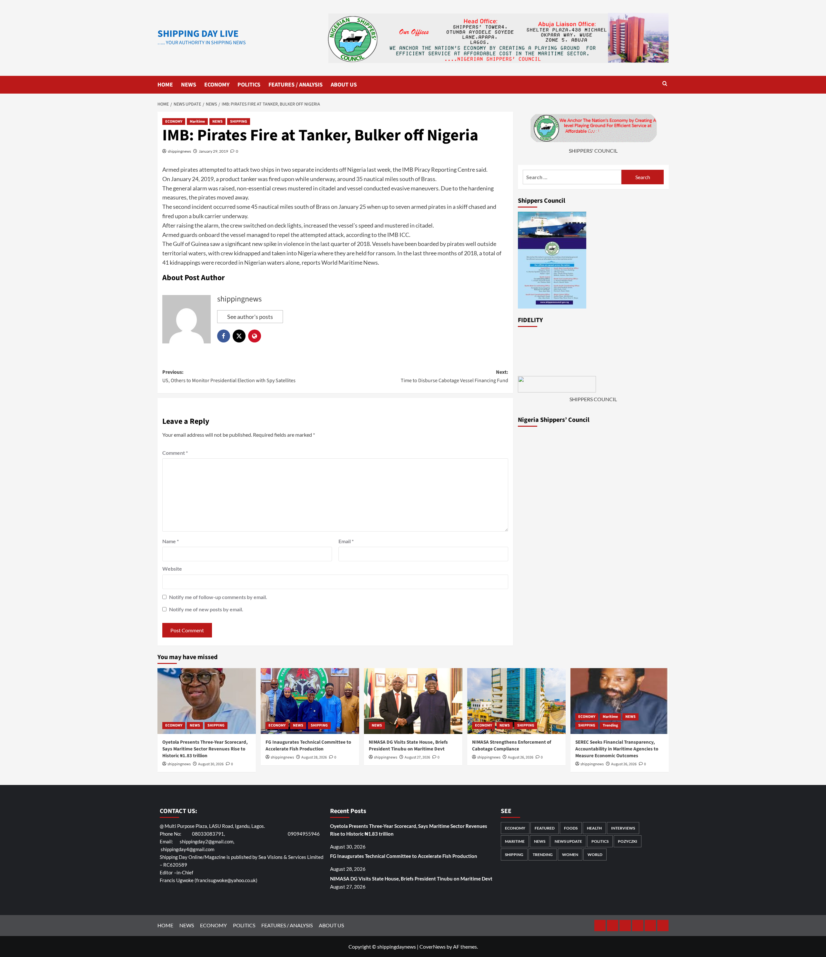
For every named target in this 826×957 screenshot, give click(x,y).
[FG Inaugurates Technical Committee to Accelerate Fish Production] (310, 701)
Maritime (197, 121)
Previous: (229, 376)
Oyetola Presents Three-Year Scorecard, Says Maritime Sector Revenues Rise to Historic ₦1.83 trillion (205, 749)
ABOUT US (344, 85)
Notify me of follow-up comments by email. (218, 597)
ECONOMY (216, 85)
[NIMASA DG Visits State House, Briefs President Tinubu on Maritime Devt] (413, 701)
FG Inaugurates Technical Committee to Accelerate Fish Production (308, 745)
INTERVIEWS (623, 828)
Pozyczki (627, 841)
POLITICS (248, 85)
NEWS (188, 85)
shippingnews (179, 151)
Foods (571, 828)
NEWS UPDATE (568, 841)
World (595, 854)
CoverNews (432, 946)
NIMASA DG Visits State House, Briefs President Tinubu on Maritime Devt (408, 745)
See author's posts (250, 316)
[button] (665, 84)
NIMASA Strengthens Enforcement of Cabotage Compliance (511, 745)
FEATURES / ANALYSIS (295, 85)
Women (570, 854)
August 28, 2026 (314, 757)
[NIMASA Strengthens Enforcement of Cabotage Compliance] (516, 701)
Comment (175, 453)
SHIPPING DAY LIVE (197, 34)
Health (594, 828)
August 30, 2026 (211, 764)
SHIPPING (238, 121)
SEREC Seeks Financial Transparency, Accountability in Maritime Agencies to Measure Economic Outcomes (616, 749)
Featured (545, 828)
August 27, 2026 (417, 757)
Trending (610, 725)
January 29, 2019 (213, 151)
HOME (165, 85)
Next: (454, 376)
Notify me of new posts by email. (206, 609)
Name (170, 541)
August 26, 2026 (520, 757)
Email (346, 541)
